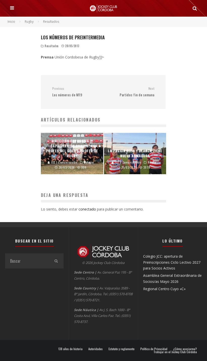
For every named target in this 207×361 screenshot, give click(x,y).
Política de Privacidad (153, 348)
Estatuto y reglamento (122, 348)
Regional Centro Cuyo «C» (164, 288)
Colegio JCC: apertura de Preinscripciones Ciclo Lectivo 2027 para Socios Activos (171, 262)
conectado (87, 209)
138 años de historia (70, 348)
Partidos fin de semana (137, 91)
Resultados (52, 46)
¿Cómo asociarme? (185, 348)
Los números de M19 (67, 91)
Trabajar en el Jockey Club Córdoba (175, 351)
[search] (56, 260)
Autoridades (95, 348)
